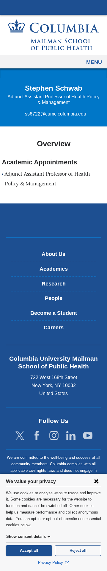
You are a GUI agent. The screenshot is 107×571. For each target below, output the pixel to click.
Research (54, 284)
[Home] (53, 35)
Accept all (29, 550)
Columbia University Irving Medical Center (53, 7)
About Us (53, 254)
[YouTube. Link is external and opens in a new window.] (88, 436)
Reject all (78, 550)
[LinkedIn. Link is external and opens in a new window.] (71, 436)
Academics (54, 269)
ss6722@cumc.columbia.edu (55, 114)
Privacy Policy (51, 562)
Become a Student (53, 313)
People (53, 298)
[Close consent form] (96, 481)
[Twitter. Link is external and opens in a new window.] (20, 436)
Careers (54, 328)
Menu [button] (94, 62)
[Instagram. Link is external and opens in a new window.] (54, 436)
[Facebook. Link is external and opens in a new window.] (37, 436)
